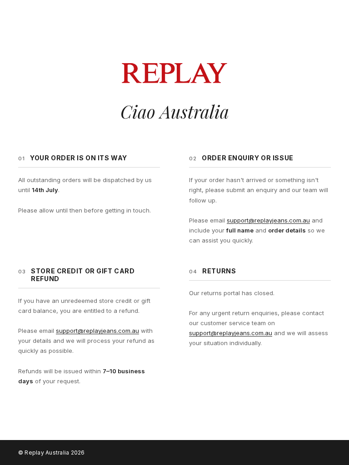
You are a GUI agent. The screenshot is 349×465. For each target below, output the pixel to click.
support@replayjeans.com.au (268, 220)
